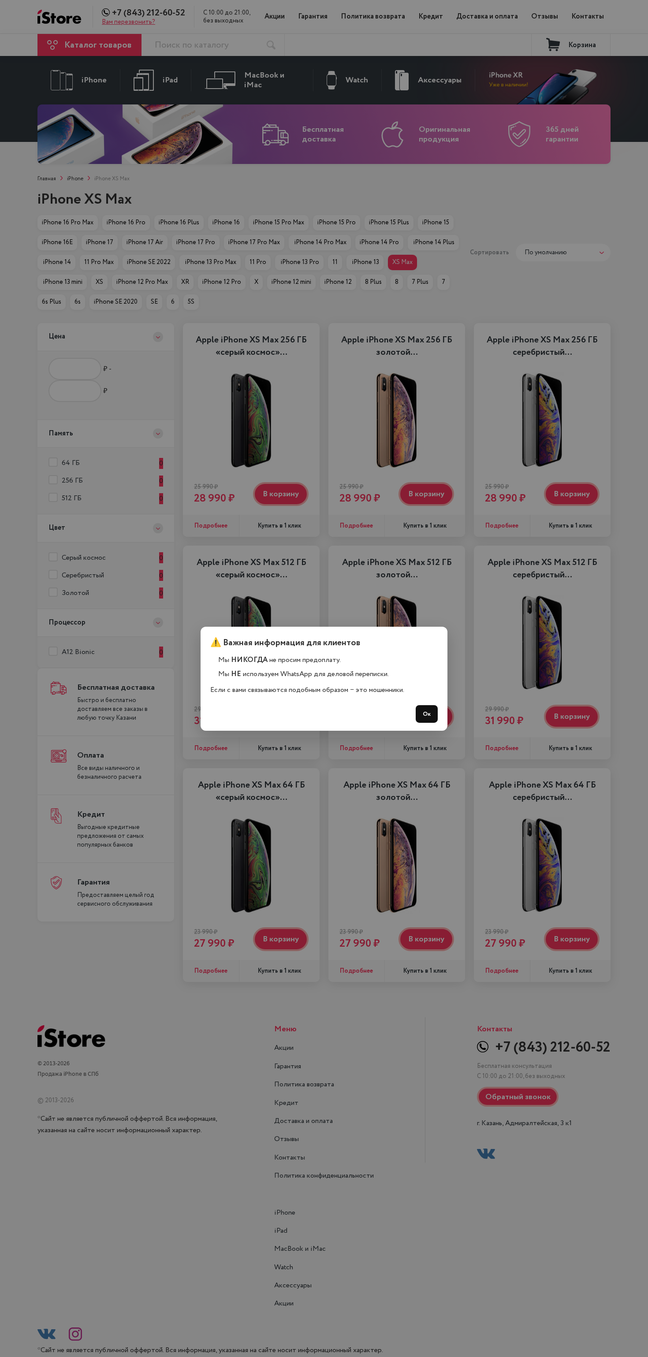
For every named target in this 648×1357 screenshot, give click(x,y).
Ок (427, 714)
